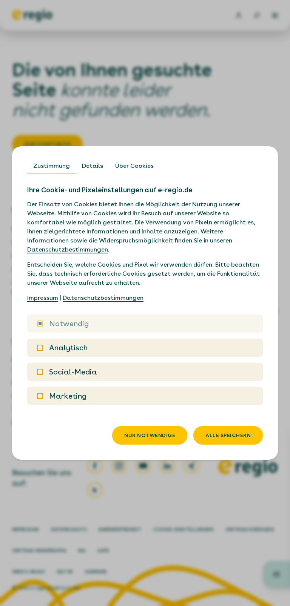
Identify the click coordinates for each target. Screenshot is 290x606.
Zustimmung (51, 165)
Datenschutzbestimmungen (67, 249)
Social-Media (73, 371)
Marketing (67, 395)
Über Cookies (134, 165)
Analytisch (68, 347)
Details (92, 165)
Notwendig (69, 323)
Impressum (42, 297)
